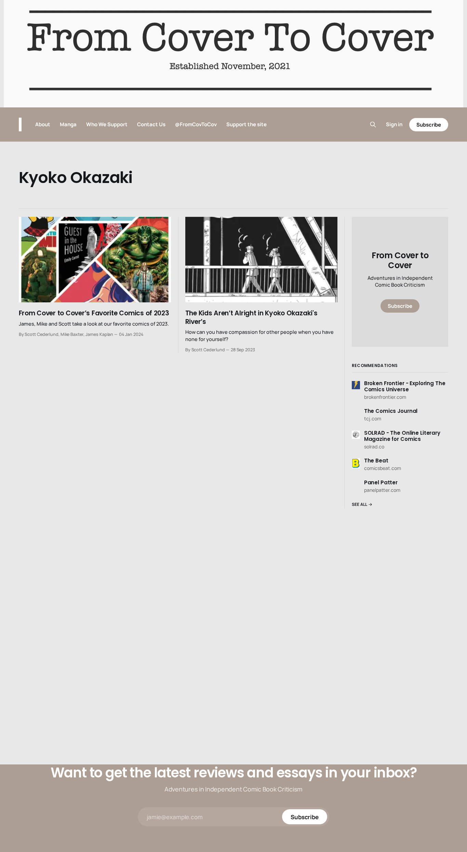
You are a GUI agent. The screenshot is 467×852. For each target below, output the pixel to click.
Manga (68, 124)
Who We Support (107, 124)
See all (360, 504)
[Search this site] (373, 124)
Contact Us (151, 124)
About (42, 124)
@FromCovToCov (196, 124)
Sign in (394, 124)
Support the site (246, 124)
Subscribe (428, 124)
